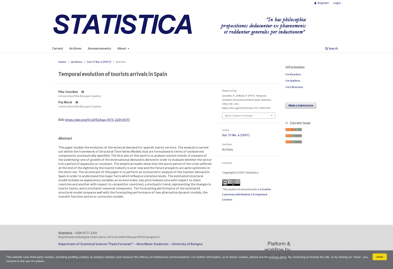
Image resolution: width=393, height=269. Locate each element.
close (379, 256)
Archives (75, 48)
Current (57, 48)
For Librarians (294, 87)
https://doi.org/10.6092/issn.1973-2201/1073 (97, 120)
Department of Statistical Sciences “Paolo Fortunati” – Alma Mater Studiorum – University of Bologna (130, 244)
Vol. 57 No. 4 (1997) (99, 62)
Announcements (99, 48)
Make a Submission (300, 105)
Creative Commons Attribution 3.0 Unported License (246, 194)
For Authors (293, 80)
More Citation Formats (239, 115)
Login (337, 3)
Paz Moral (65, 102)
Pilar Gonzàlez (68, 92)
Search (333, 48)
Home (62, 62)
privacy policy (278, 257)
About (122, 48)
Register (323, 3)
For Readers (293, 74)
